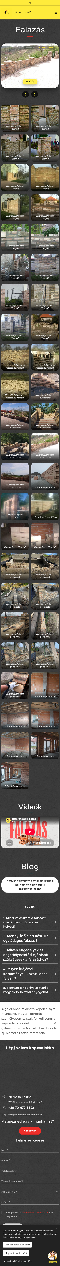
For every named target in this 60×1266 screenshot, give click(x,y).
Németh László (46, 48)
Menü (56, 12)
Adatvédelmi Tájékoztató (34, 1212)
